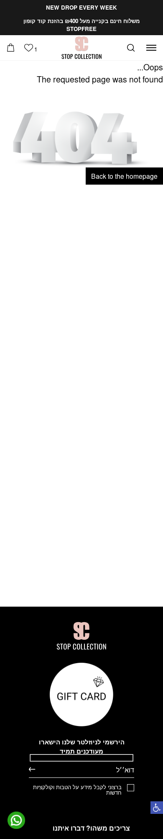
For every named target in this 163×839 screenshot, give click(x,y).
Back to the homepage (124, 175)
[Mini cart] (11, 47)
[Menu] (151, 48)
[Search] (131, 48)
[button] (156, 807)
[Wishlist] (28, 48)
